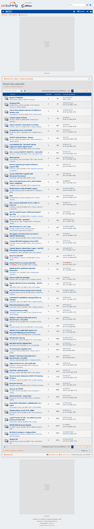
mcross (13, 398)
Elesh (13, 127)
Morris (13, 365)
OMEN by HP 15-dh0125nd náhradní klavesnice (22, 269)
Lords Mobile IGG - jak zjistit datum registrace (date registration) (23, 145)
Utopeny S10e (15, 103)
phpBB (41, 519)
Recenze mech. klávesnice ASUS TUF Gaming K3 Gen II (26, 377)
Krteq (13, 279)
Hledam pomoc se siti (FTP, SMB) (22, 410)
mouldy (13, 178)
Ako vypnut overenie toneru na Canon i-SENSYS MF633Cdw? (24, 235)
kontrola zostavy (16, 383)
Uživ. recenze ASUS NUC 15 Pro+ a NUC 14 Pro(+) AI (25, 204)
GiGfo (13, 391)
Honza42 (14, 407)
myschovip (14, 159)
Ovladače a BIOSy (36, 279)
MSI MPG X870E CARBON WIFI (21, 343)
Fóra (9, 11)
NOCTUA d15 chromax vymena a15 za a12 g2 (25, 290)
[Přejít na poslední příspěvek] (72, 98)
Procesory (32, 99)
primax (13, 351)
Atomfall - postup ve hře (19, 370)
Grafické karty (36, 185)
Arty (42, 521)
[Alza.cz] (26, 5)
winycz (13, 154)
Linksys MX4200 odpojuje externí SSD (24, 241)
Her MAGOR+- (15, 257)
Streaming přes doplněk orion (21, 349)
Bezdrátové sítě (37, 154)
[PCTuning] (9, 4)
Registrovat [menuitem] (91, 12)
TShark (13, 345)
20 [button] (87, 91)
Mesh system (14, 157)
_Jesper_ (14, 334)
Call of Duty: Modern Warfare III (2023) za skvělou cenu (25, 111)
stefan (13, 385)
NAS (11, 196)
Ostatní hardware (36, 127)
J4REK (13, 427)
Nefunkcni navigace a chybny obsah (23, 432)
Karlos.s (13, 148)
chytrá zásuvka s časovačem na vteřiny (24, 125)
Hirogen (13, 307)
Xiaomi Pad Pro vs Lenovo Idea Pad (22, 263)
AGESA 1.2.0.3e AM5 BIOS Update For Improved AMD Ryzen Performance (23, 331)
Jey (12, 139)
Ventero (13, 412)
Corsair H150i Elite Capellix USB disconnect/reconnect (21, 175)
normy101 (14, 99)
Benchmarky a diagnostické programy (21, 230)
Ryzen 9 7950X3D (16, 97)
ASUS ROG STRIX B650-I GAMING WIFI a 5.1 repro (25, 404)
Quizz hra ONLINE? (16, 255)
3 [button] (77, 91)
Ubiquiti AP (14, 439)
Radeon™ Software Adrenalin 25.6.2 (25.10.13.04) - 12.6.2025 (23, 318)
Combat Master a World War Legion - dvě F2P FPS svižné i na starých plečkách (26, 249)
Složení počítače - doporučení (20, 396)
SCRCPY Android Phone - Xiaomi (21, 137)
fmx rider (14, 422)
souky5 (13, 216)
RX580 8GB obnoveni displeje (20, 425)
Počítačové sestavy (37, 385)
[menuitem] (74, 11)
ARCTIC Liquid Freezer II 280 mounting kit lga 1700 (25, 213)
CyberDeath (14, 197)
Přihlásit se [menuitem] (88, 12)
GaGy (13, 119)
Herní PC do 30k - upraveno (20, 219)
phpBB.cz (51, 523)
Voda (33, 178)
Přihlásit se (14, 15)
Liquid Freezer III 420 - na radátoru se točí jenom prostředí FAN (25, 419)
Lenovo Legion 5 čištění (18, 118)
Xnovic (13, 168)
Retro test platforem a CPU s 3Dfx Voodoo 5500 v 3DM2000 (25, 182)
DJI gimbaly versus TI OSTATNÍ (21, 130)
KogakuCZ (14, 114)
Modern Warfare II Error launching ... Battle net (26, 284)
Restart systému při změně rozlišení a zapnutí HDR (24, 165)
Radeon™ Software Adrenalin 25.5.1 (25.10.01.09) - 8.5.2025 (23, 357)
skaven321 (14, 340)
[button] (68, 91)
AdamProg (14, 105)
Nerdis (13, 243)
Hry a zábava (37, 114)
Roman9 (14, 287)
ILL (11, 325)
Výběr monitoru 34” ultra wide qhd (23, 363)
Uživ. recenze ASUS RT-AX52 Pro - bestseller (26, 152)
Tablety (35, 265)
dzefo (13, 238)
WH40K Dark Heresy (17, 338)
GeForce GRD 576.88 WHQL (20, 277)
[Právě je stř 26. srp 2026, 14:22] (89, 79)
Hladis (13, 185)
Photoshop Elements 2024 (19, 305)
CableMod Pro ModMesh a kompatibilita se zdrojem (25, 298)
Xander (13, 132)
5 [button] (82, 91)
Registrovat (24, 15)
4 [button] (80, 91)
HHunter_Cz (15, 221)
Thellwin (14, 265)
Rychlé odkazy (3, 12)
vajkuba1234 (15, 434)
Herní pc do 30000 (16, 389)
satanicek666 (15, 190)
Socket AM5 (36, 334)
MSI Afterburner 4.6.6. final (20, 226)
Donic (13, 372)
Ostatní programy (38, 307)
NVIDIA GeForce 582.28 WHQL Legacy (23, 188)
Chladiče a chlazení (37, 216)
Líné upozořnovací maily (19, 310)
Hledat (5, 15)
